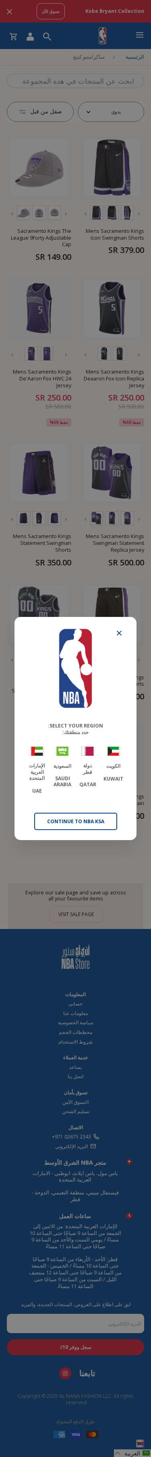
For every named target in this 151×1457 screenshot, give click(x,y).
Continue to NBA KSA (75, 821)
